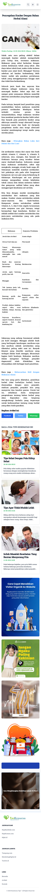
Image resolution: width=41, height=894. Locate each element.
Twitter (20, 416)
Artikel (4, 880)
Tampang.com (7, 853)
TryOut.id (5, 861)
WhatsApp (34, 416)
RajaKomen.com (8, 834)
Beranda (5, 876)
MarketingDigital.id (9, 857)
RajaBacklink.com (8, 830)
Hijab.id (4, 837)
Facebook (7, 416)
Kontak (4, 884)
